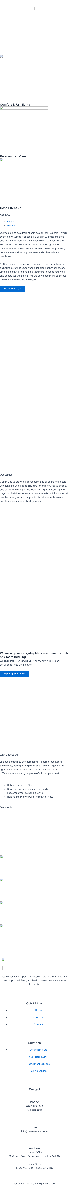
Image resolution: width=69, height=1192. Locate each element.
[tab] (10, 221)
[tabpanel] (34, 244)
